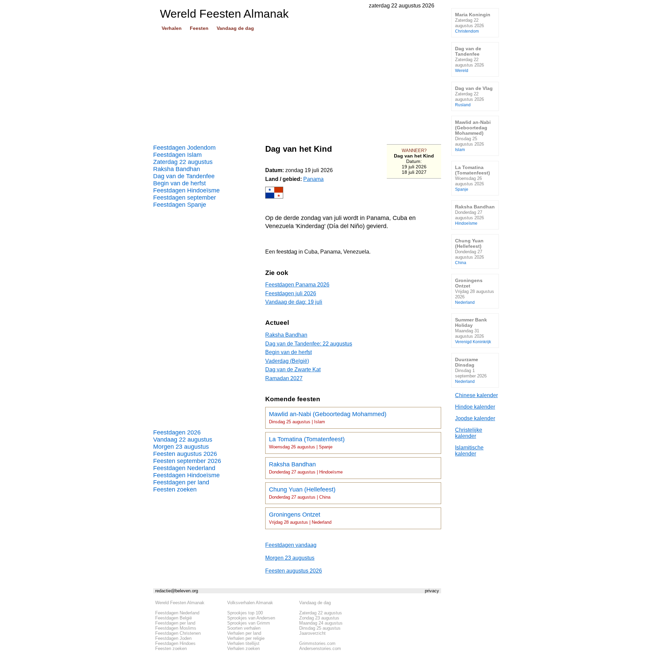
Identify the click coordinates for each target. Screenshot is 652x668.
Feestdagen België (173, 617)
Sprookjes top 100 (245, 612)
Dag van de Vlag (474, 96)
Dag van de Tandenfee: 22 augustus (308, 344)
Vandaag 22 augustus (182, 439)
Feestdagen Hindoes (175, 643)
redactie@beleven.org (176, 590)
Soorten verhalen (243, 628)
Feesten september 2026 (187, 461)
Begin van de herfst (179, 183)
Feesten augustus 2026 (185, 453)
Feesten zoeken (175, 489)
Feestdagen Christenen (178, 633)
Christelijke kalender (468, 433)
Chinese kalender (476, 395)
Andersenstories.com (320, 648)
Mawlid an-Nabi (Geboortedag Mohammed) (327, 417)
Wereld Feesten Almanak (179, 602)
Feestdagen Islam (177, 154)
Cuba (311, 252)
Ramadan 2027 (284, 378)
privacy (432, 590)
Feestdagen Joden (173, 638)
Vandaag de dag (235, 28)
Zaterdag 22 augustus (183, 162)
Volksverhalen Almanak (250, 602)
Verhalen (172, 28)
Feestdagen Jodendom (184, 147)
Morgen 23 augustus (181, 446)
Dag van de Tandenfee (184, 176)
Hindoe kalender (475, 407)
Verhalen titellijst (243, 643)
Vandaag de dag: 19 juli (293, 302)
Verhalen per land (244, 633)
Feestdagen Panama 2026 (297, 284)
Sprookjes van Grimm (248, 623)
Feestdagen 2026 (177, 432)
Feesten (199, 28)
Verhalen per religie (246, 638)
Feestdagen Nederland (184, 468)
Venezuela (356, 252)
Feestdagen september (184, 197)
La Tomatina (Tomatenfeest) (307, 442)
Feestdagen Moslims (175, 628)
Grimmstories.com (317, 643)
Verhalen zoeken (243, 648)
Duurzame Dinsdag (471, 370)
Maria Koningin (472, 22)
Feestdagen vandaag (290, 545)
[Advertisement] (297, 85)
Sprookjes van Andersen (251, 617)
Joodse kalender (475, 418)
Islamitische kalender (469, 451)
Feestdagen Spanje (179, 204)
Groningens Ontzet (300, 518)
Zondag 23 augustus (319, 617)
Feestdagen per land (181, 482)
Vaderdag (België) (287, 361)
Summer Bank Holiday (473, 330)
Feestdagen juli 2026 (290, 293)
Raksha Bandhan (176, 169)
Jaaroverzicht (312, 633)
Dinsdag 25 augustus (320, 628)
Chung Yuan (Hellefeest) (302, 493)
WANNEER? (414, 150)
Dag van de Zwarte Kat (293, 369)
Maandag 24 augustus (321, 623)
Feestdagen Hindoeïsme (186, 190)
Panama (313, 179)
